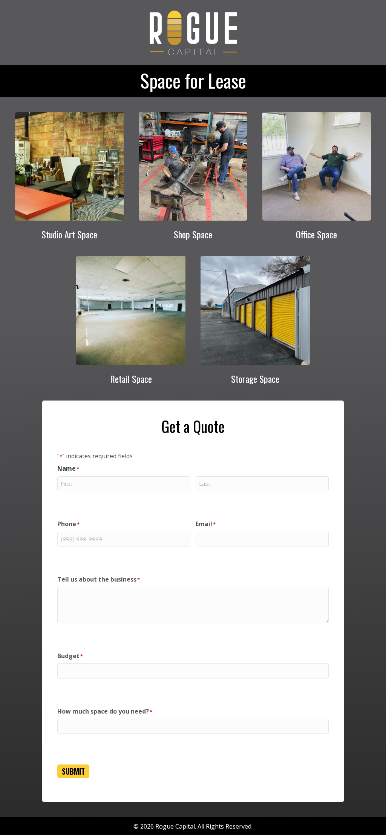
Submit (73, 771)
